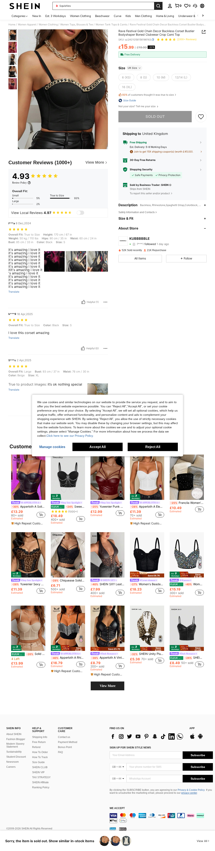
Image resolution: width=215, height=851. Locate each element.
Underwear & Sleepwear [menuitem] (193, 16)
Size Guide (38, 762)
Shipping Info (39, 737)
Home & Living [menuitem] (165, 16)
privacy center (189, 792)
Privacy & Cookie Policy (191, 789)
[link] (178, 5)
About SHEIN (13, 734)
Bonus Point (65, 747)
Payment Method (67, 742)
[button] (195, 5)
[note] (27, 523)
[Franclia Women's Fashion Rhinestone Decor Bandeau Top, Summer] (187, 477)
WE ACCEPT (117, 808)
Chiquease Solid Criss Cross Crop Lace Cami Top (68, 580)
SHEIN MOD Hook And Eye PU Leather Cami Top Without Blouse (187, 657)
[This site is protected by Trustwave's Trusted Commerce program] (113, 828)
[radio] (126, 77)
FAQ (60, 752)
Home (11, 24)
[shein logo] (24, 6)
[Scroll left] (197, 16)
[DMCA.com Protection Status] (122, 828)
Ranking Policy (40, 787)
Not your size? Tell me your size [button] (137, 106)
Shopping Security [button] (141, 169)
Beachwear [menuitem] (102, 16)
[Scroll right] (202, 16)
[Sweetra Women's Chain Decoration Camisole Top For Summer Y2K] (68, 477)
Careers (11, 766)
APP (192, 728)
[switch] (80, 213)
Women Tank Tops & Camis (111, 24)
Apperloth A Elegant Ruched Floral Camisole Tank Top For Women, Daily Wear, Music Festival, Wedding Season (147, 506)
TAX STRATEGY (41, 777)
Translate (13, 291)
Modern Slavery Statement (15, 745)
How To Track (40, 757)
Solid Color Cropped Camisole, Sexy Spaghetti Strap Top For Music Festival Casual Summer (28, 654)
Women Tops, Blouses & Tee (76, 24)
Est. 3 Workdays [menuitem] (55, 16)
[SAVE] (201, 116)
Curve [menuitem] (117, 16)
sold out (155, 116)
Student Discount (16, 756)
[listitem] (28, 490)
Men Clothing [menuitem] (143, 16)
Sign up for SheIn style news (130, 747)
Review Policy (19, 182)
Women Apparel (27, 24)
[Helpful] (83, 302)
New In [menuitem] (36, 16)
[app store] (192, 738)
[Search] (158, 6)
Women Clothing (48, 24)
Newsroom (12, 761)
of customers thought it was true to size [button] (148, 94)
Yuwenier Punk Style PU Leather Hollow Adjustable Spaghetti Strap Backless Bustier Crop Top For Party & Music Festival (108, 506)
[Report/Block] (105, 302)
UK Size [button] (132, 67)
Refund (36, 747)
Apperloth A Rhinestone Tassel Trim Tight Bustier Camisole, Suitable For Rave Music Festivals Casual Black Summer (68, 657)
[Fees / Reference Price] (135, 47)
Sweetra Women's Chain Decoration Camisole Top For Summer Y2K (68, 506)
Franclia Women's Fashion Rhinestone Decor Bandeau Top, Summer (187, 502)
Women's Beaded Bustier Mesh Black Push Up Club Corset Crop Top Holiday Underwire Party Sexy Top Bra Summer (147, 584)
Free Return (39, 742)
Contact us (64, 737)
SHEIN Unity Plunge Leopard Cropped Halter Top (147, 654)
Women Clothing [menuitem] (80, 16)
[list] (147, 736)
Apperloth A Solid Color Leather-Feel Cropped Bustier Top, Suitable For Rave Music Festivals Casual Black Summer (28, 506)
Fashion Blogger (15, 739)
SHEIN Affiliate (40, 782)
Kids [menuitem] (128, 16)
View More (107, 686)
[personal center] (169, 5)
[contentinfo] (161, 818)
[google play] (200, 738)
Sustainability (14, 751)
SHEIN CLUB (39, 767)
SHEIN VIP (38, 772)
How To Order (40, 752)
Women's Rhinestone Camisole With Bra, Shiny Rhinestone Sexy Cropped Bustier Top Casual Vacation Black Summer (187, 584)
